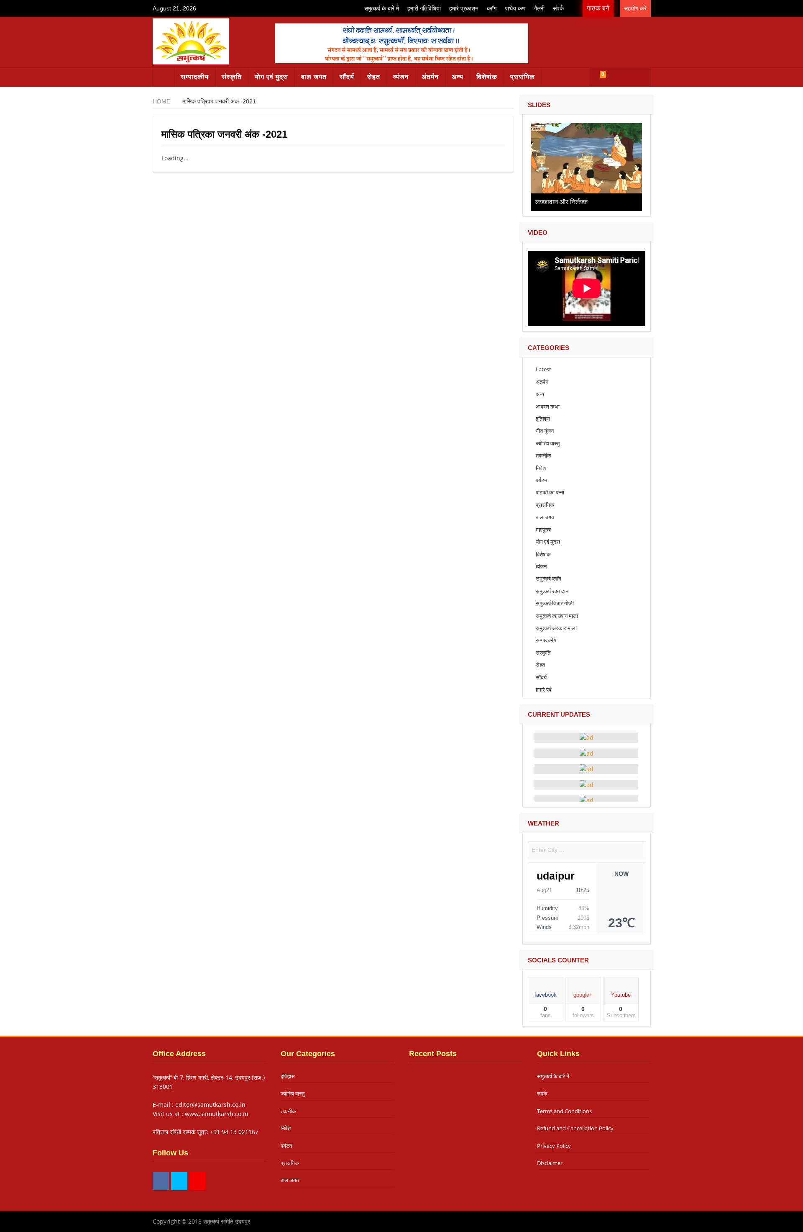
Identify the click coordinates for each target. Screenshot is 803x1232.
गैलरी (539, 8)
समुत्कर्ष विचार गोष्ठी (555, 603)
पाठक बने (598, 8)
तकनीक (543, 455)
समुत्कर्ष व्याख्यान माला (557, 616)
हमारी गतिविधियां (424, 8)
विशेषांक (486, 76)
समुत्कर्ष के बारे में (381, 8)
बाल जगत (314, 76)
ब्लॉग (491, 8)
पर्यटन (541, 480)
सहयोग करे (635, 8)
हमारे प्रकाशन (463, 8)
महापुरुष (543, 529)
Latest (543, 369)
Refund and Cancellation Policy (575, 1128)
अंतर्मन (430, 76)
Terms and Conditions (564, 1111)
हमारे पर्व (543, 689)
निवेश (541, 468)
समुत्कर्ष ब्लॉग (548, 578)
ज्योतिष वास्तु (548, 443)
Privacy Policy (554, 1146)
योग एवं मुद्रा (271, 76)
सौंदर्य (347, 76)
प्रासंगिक (522, 76)
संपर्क (558, 8)
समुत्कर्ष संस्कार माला (556, 628)
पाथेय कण (515, 8)
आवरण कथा (548, 406)
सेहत (373, 76)
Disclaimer (550, 1163)
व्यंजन (401, 76)
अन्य (457, 76)
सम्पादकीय (195, 76)
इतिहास (543, 418)
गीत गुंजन (545, 431)
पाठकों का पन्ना (550, 492)
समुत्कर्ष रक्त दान (552, 591)
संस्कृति (232, 76)
